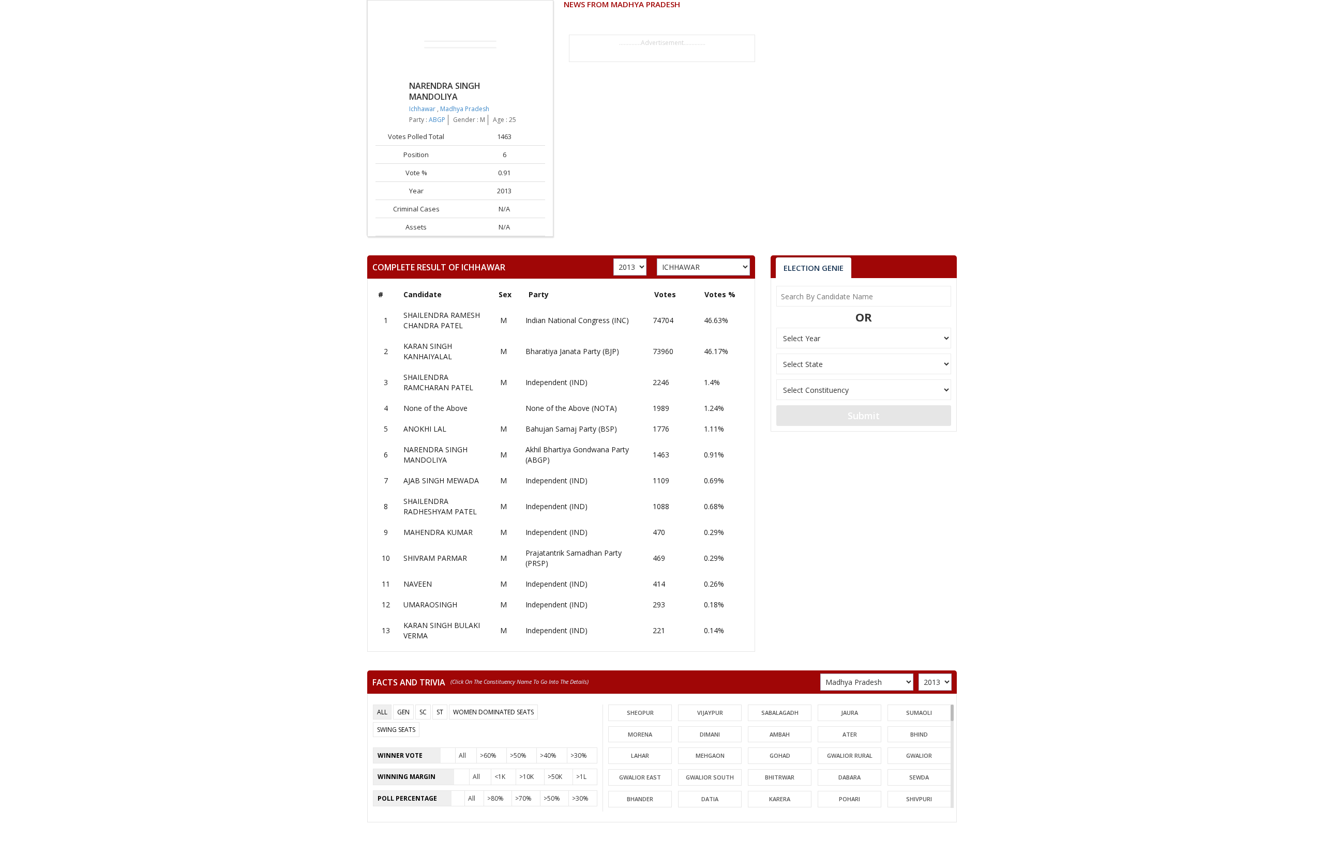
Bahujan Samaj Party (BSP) (571, 429)
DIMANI (710, 734)
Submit (864, 415)
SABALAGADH (780, 712)
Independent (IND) (556, 382)
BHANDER (640, 799)
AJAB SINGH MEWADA (441, 480)
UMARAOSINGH (430, 604)
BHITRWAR (779, 777)
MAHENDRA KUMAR (438, 532)
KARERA (779, 799)
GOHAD (780, 755)
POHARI (849, 799)
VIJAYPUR (710, 712)
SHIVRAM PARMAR (435, 558)
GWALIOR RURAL (849, 755)
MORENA (640, 734)
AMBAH (780, 734)
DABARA (849, 777)
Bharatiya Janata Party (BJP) (572, 351)
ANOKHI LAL (424, 429)
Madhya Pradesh (464, 108)
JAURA (849, 712)
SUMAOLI (919, 712)
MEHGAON (710, 755)
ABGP (437, 119)
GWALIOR (919, 755)
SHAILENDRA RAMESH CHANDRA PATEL (441, 320)
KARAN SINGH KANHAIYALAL (427, 351)
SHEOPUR (640, 712)
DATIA (709, 799)
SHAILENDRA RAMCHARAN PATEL (438, 382)
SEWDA (919, 777)
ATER (849, 734)
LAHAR (640, 755)
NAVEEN (417, 584)
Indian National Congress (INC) (577, 320)
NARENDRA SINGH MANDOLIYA (435, 455)
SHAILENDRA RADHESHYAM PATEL (440, 506)
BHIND (919, 734)
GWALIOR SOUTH (710, 777)
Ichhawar (423, 108)
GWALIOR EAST (640, 777)
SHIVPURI (919, 799)
